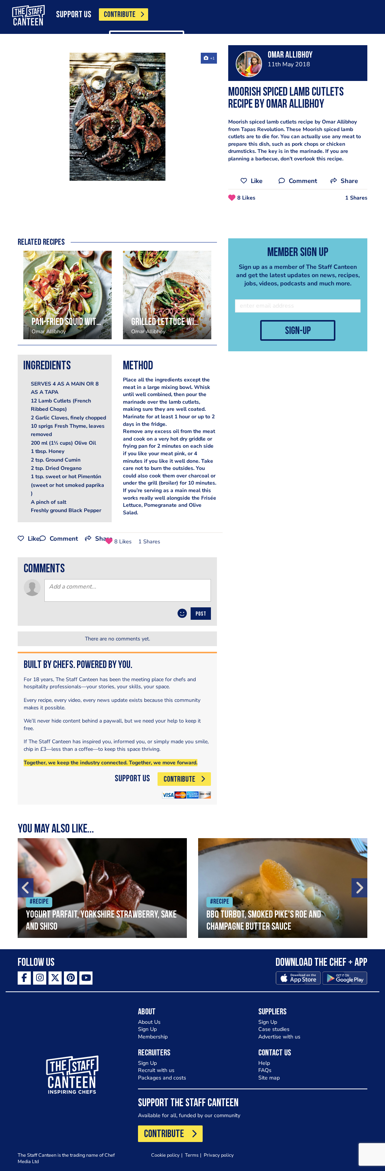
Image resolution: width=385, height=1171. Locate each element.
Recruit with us (156, 1070)
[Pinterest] (70, 978)
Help (264, 1063)
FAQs (264, 1070)
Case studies (274, 1029)
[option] (117, 117)
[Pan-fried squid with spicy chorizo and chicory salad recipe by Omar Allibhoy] (67, 295)
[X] (55, 978)
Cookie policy (165, 1155)
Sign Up (147, 1029)
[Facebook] (24, 978)
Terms (192, 1155)
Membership (153, 1036)
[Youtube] (85, 978)
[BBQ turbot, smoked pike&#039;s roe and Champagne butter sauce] (282, 888)
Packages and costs (162, 1077)
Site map (269, 1077)
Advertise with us (279, 1036)
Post (201, 614)
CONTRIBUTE (119, 15)
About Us (149, 1022)
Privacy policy (219, 1155)
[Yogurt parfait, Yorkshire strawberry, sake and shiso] (102, 888)
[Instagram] (39, 978)
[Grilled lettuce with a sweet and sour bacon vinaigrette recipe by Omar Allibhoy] (167, 295)
